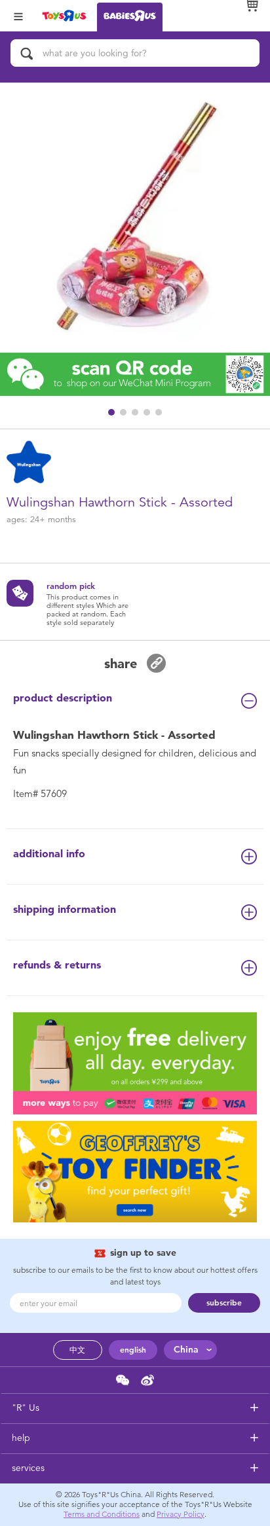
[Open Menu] (18, 15)
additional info (49, 853)
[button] (111, 412)
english (133, 1350)
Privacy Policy (180, 1514)
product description (62, 698)
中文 (77, 1350)
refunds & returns (57, 965)
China (186, 1349)
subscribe (224, 1302)
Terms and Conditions (102, 1514)
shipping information (64, 909)
